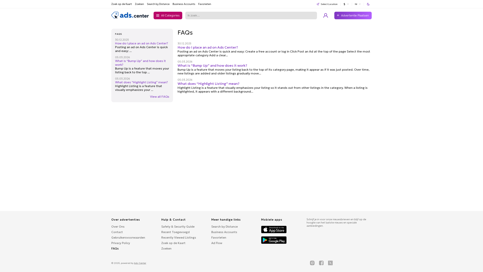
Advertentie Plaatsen (355, 15)
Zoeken (139, 4)
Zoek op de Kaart (121, 4)
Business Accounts (184, 4)
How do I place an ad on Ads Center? (141, 43)
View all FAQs (159, 96)
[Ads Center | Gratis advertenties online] (130, 18)
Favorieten (204, 4)
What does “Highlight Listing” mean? (141, 82)
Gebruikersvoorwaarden (128, 237)
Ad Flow (216, 243)
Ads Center (140, 263)
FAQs (115, 248)
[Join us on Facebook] (321, 263)
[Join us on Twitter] (330, 263)
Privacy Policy (120, 243)
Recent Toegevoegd (175, 232)
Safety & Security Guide (178, 226)
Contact (117, 232)
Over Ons (118, 226)
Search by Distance (158, 4)
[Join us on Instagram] (312, 263)
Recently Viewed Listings (178, 237)
